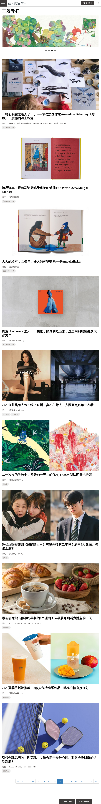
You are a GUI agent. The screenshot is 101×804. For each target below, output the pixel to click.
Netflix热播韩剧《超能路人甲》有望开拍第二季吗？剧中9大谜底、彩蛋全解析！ (50, 546)
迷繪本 (5, 484)
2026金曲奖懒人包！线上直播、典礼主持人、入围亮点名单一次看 (48, 405)
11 (33, 781)
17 (65, 781)
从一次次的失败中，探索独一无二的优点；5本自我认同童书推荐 (47, 474)
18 (71, 781)
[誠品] (17, 3)
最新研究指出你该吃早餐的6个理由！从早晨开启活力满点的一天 (47, 618)
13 (44, 781)
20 (81, 781)
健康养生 (6, 627)
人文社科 (15, 414)
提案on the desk (8, 128)
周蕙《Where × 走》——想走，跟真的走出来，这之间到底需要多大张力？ (49, 333)
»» (96, 781)
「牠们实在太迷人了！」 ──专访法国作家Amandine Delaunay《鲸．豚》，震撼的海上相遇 (50, 116)
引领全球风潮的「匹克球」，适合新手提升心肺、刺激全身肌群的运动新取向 (49, 759)
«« (18, 781)
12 (38, 781)
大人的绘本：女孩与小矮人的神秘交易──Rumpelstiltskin (41, 261)
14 (49, 781)
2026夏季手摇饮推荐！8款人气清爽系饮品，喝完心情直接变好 (45, 688)
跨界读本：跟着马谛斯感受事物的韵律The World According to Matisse (45, 189)
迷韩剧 (5, 558)
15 (54, 781)
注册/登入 (88, 3)
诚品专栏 (6, 697)
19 (76, 781)
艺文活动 (6, 414)
